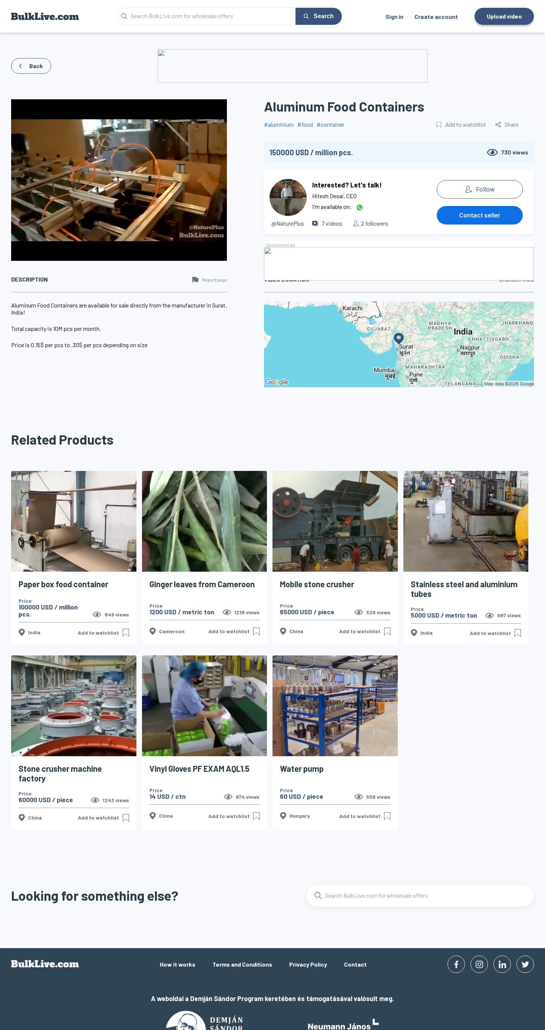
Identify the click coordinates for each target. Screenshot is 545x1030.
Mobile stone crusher (317, 584)
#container (330, 124)
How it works (177, 964)
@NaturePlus (287, 223)
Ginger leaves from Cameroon (202, 584)
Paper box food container (63, 584)
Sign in (394, 16)
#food (305, 124)
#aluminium (279, 124)
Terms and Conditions (242, 964)
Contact (355, 964)
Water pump (302, 768)
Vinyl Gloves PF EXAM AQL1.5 (199, 768)
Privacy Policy (308, 964)
